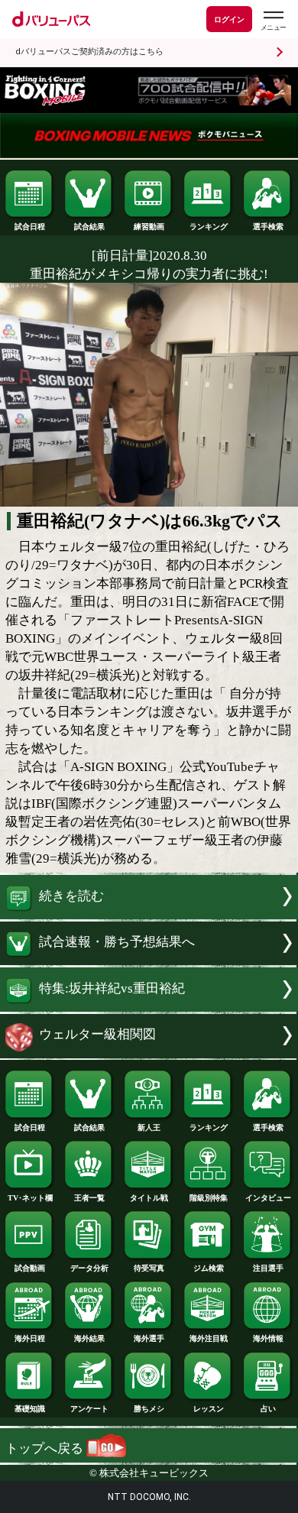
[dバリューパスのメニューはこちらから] (273, 21)
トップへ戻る (45, 1448)
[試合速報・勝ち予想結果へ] (149, 961)
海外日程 (30, 1338)
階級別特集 (208, 1198)
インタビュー (268, 1198)
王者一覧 (89, 1198)
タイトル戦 (149, 1198)
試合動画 (30, 1268)
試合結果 (89, 226)
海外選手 (149, 1338)
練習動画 (149, 226)
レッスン (208, 1408)
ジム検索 (208, 1268)
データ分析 (89, 1268)
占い (268, 1408)
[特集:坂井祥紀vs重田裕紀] (149, 1007)
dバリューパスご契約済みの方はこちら (89, 52)
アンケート (89, 1408)
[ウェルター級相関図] (149, 1054)
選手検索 (268, 226)
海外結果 (89, 1338)
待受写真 (149, 1268)
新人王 (149, 1127)
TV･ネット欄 (30, 1198)
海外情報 (268, 1338)
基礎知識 (30, 1408)
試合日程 (30, 226)
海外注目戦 (208, 1338)
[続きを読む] (149, 915)
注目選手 (268, 1268)
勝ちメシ (149, 1408)
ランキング (208, 226)
